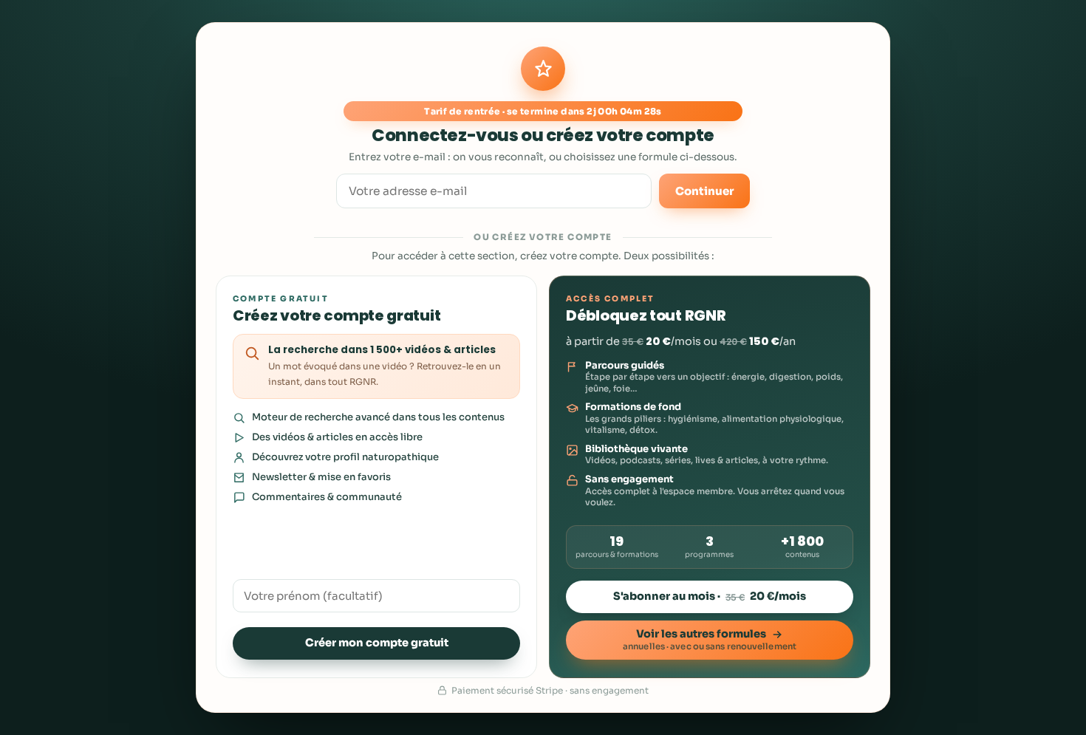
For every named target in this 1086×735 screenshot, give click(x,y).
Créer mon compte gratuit (376, 642)
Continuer (704, 191)
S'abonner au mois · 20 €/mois (709, 596)
